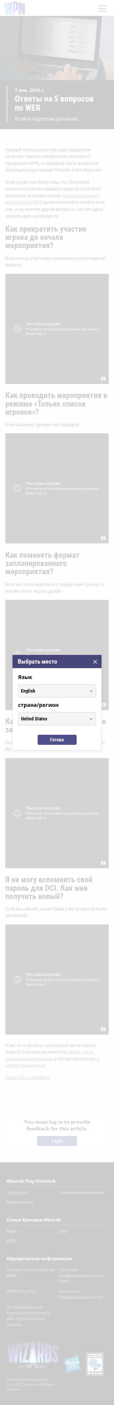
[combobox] (52, 691)
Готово (57, 739)
